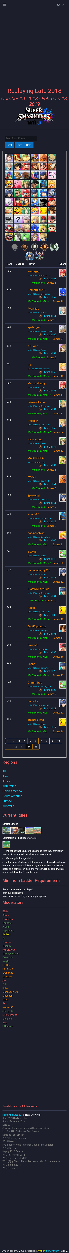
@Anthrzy (53, 1250)
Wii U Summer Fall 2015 (15, 1158)
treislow (33, 420)
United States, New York (38, 481)
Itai (30, 364)
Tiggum (7, 946)
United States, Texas (37, 350)
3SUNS (32, 551)
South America (12, 796)
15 (36, 746)
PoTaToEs (8, 969)
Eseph (31, 664)
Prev (19, 145)
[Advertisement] (34, 46)
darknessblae (36, 533)
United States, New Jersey (39, 275)
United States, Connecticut (39, 518)
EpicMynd (34, 495)
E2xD (5, 911)
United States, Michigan (38, 630)
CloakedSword (10, 992)
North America (12, 791)
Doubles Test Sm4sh (13, 1134)
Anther (6, 934)
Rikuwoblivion (36, 402)
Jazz (5, 1003)
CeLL (5, 984)
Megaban (8, 995)
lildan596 (33, 514)
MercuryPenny (36, 383)
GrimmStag (35, 682)
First (9, 145)
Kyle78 (32, 477)
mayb (6, 961)
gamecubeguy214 (39, 570)
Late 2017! (8, 1124)
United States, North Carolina (41, 537)
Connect (7, 942)
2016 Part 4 (9, 1141)
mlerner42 (8, 1007)
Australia (8, 806)
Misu (5, 999)
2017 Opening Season (14, 1138)
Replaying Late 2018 (13, 1114)
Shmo (6, 915)
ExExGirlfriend (10, 1015)
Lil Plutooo (8, 1026)
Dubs (5, 988)
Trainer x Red (36, 719)
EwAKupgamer (37, 626)
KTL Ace (33, 346)
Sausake (33, 701)
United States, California (38, 424)
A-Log (6, 926)
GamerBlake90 (37, 290)
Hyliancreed (35, 439)
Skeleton (7, 1018)
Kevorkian (8, 957)
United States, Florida (37, 649)
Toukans (7, 923)
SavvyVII (33, 645)
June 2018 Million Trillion (15, 1118)
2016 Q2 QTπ (10, 1148)
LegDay (6, 965)
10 (58, 741)
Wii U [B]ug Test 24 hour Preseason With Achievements (31, 1161)
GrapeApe (8, 972)
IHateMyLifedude (38, 589)
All (4, 771)
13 (22, 746)
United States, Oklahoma (39, 294)
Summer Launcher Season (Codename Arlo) (26, 1128)
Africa (6, 781)
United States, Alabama (38, 312)
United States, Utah (36, 574)
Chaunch (7, 976)
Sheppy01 (8, 1011)
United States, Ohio (36, 387)
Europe (7, 801)
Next (28, 145)
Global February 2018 (14, 1121)
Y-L (4, 938)
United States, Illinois (37, 724)
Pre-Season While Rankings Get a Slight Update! (28, 1144)
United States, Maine (37, 555)
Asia (5, 776)
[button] (60, 5)
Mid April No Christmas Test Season (21, 1131)
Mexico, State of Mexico (38, 368)
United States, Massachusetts (40, 331)
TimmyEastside (11, 953)
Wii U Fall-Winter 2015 (14, 1154)
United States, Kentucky (38, 406)
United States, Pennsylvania (40, 686)
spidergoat (34, 327)
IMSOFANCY (9, 949)
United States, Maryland (38, 705)
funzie (32, 607)
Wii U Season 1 (10, 1168)
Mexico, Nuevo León (37, 462)
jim (4, 980)
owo (5, 1022)
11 (8, 746)
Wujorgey (34, 271)
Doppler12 (8, 930)
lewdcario (8, 919)
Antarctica (9, 786)
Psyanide (33, 308)
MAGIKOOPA (36, 458)
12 (15, 746)
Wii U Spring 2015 (12, 1164)
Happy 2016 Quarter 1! (14, 1151)
